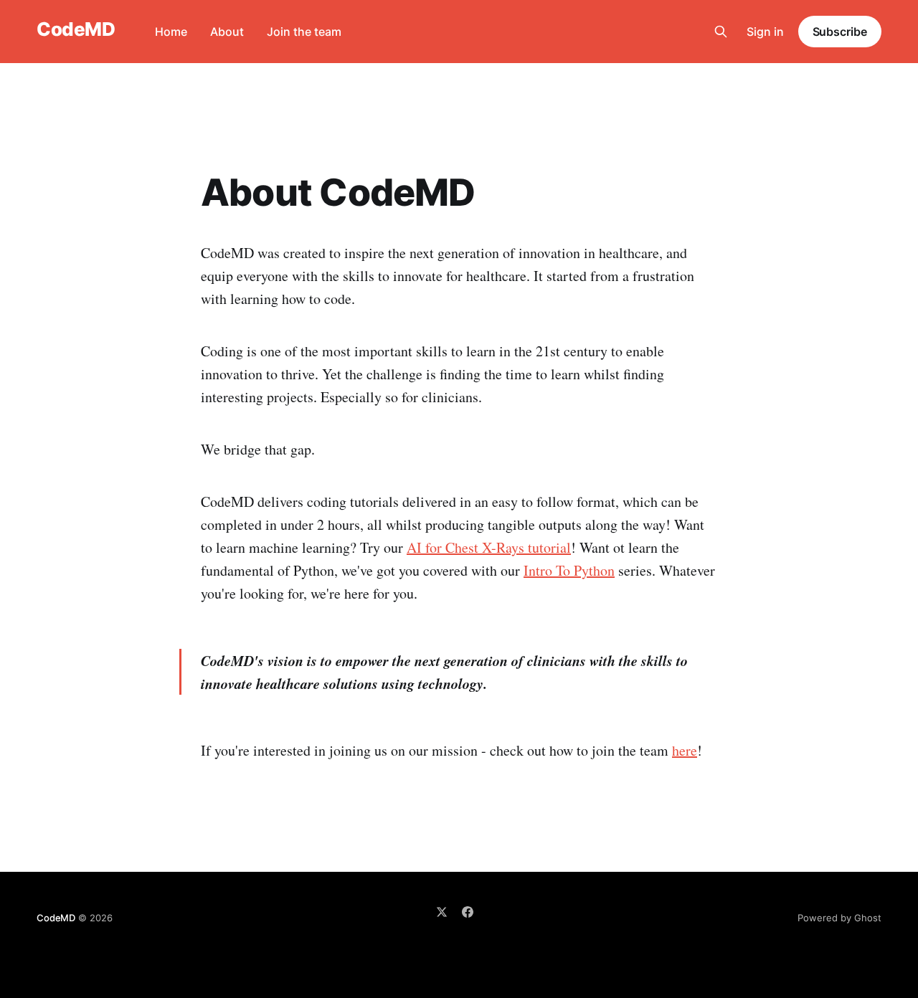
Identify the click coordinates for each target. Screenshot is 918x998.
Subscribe (840, 31)
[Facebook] (467, 912)
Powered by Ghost (839, 917)
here (684, 750)
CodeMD (76, 29)
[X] (442, 912)
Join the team (304, 31)
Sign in (765, 31)
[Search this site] (720, 31)
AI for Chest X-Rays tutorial (489, 547)
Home (171, 31)
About (227, 31)
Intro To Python (569, 570)
